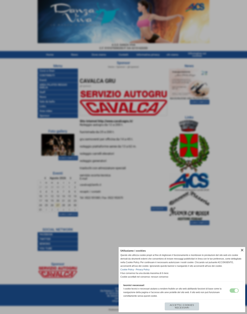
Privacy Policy (143, 269)
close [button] (242, 250)
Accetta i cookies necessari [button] (182, 306)
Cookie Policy (127, 269)
